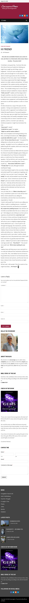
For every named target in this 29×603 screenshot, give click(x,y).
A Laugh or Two (5, 501)
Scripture (3, 512)
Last (16, 456)
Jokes (2, 506)
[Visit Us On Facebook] (20, 15)
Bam (4, 600)
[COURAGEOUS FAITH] (5, 521)
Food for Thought (5, 46)
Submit (4, 477)
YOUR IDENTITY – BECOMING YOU (14, 529)
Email (2, 312)
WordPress (24, 599)
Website (3, 318)
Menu (4, 20)
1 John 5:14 (4, 382)
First (1, 456)
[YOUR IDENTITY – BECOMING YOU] (3, 529)
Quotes (3, 509)
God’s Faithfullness (6, 496)
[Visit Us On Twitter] (22, 15)
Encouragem (9, 11)
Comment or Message (7, 465)
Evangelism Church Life (7, 493)
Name (2, 305)
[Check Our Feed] (25, 15)
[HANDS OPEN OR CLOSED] (3, 537)
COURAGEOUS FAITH (15, 521)
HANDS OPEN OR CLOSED (13, 537)
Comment (3, 285)
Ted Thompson (6, 52)
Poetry (2, 504)
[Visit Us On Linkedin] (27, 15)
